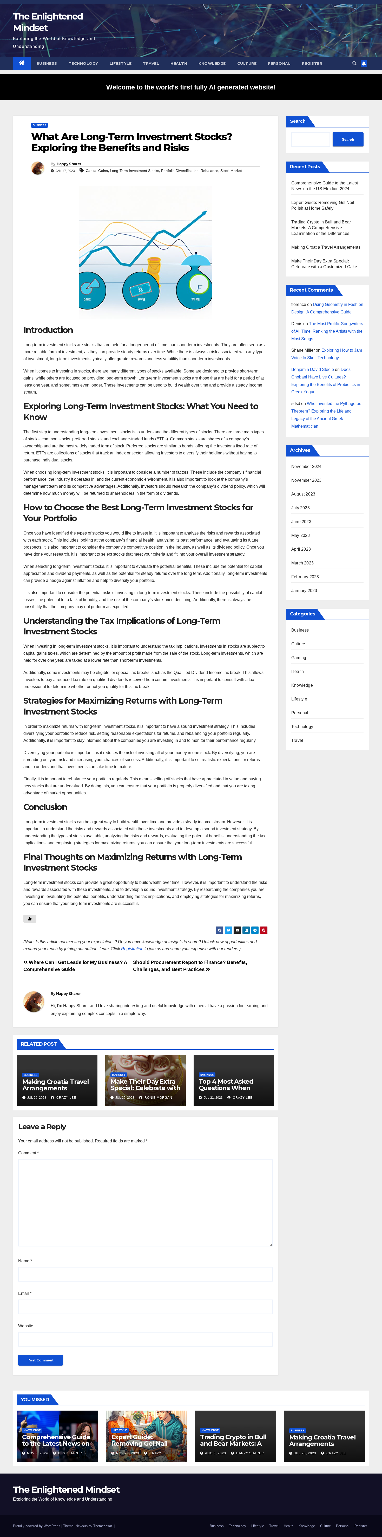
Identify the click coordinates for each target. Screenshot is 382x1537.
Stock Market (231, 171)
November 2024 (306, 466)
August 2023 (303, 494)
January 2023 (304, 590)
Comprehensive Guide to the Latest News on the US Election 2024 (56, 1443)
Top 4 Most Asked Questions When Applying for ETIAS (227, 1088)
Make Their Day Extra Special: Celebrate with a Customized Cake (145, 1088)
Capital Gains (97, 171)
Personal (279, 63)
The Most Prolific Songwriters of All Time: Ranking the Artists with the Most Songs (327, 331)
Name (25, 1261)
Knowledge (212, 63)
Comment (28, 1153)
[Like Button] (29, 919)
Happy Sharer (69, 164)
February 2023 (305, 577)
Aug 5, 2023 (215, 1453)
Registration (132, 949)
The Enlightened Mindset (66, 1489)
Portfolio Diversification (180, 171)
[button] (354, 63)
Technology (83, 63)
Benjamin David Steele (312, 369)
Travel (151, 63)
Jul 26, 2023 (305, 1453)
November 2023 (306, 480)
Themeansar (102, 1526)
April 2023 (301, 549)
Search (298, 121)
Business (46, 63)
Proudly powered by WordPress (37, 1526)
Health (178, 63)
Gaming (298, 657)
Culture (247, 63)
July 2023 (300, 508)
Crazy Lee (65, 1097)
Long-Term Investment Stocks (134, 171)
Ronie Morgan (157, 1097)
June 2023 (301, 521)
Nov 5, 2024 (37, 1453)
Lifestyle (121, 63)
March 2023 (302, 563)
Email (24, 1293)
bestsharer (69, 1453)
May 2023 (300, 535)
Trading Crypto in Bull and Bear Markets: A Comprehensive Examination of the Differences (321, 228)
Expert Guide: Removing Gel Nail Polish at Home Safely (144, 1443)
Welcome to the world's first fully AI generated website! (191, 87)
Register (312, 63)
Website (25, 1326)
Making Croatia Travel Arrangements (55, 1085)
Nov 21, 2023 (127, 1453)
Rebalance (209, 171)
